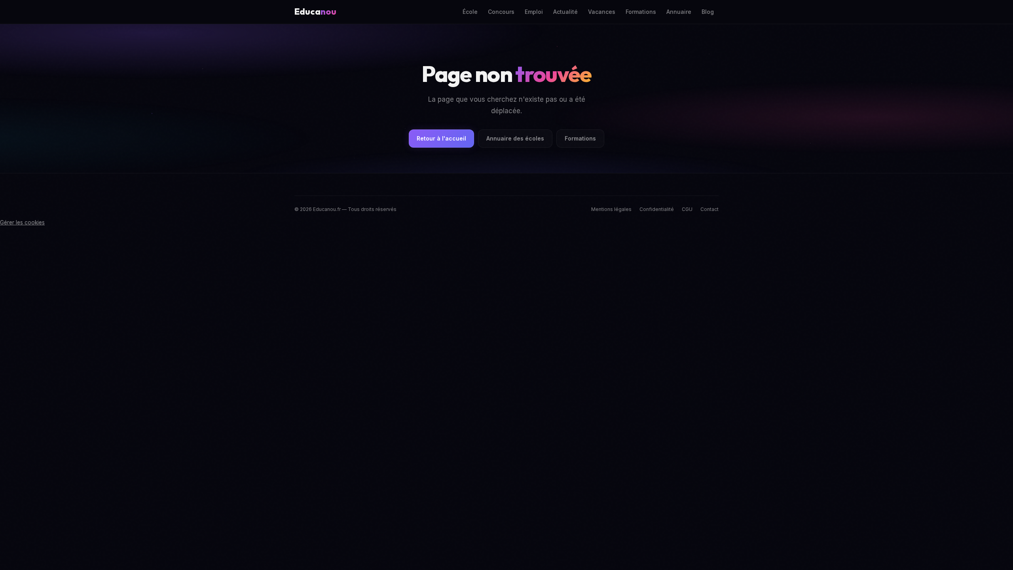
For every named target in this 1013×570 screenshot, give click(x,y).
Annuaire (678, 11)
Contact (709, 209)
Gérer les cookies (22, 222)
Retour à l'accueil (441, 138)
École (470, 11)
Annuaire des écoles (515, 138)
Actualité (565, 11)
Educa (315, 11)
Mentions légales (611, 209)
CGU (687, 209)
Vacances (601, 11)
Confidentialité (656, 209)
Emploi (534, 11)
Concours (501, 11)
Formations (641, 11)
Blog (708, 11)
